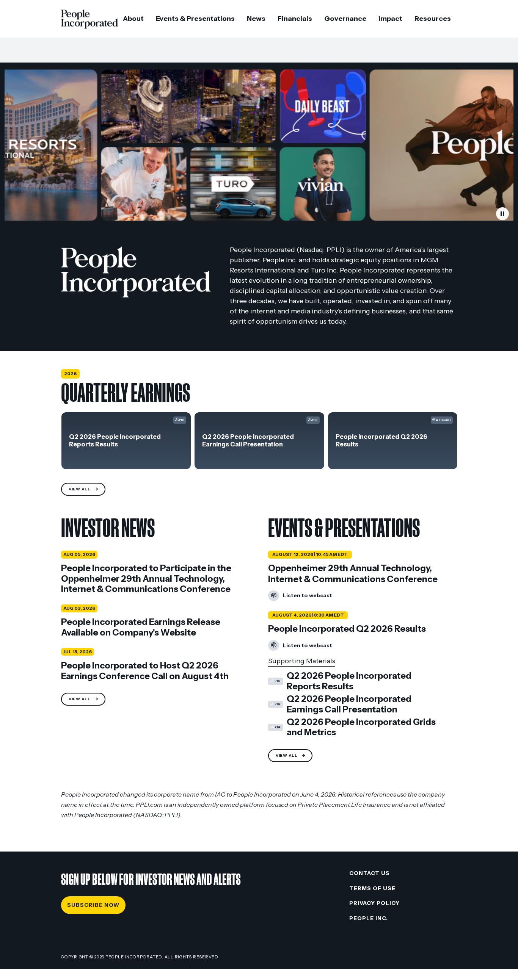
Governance (345, 18)
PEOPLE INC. (368, 918)
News (256, 18)
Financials (295, 18)
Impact (390, 18)
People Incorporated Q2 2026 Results (381, 440)
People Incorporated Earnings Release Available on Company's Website (140, 627)
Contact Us (369, 873)
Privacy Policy (374, 903)
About (133, 18)
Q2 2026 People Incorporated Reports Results (115, 440)
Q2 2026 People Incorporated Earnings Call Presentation (248, 440)
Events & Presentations (195, 18)
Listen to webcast (300, 596)
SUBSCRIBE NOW (93, 905)
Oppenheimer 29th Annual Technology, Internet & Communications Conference (353, 573)
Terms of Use (372, 888)
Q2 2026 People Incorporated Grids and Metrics (352, 727)
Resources (432, 18)
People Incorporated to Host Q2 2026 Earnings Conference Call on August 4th (145, 671)
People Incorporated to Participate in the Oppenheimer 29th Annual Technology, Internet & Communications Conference (146, 578)
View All (80, 489)
